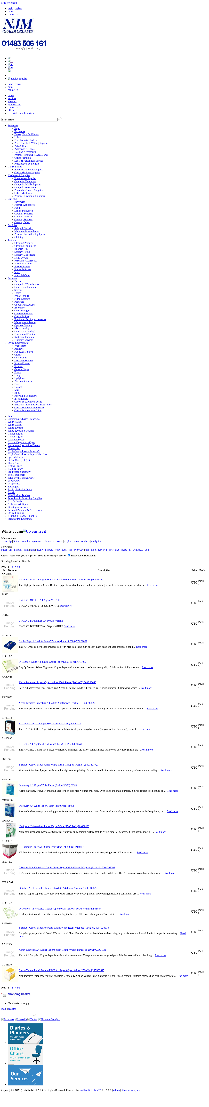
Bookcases (19, 307)
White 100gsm (15, 427)
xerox (4, 541)
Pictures (18, 366)
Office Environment (18, 342)
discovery (49, 541)
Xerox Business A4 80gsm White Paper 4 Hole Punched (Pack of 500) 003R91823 (62, 579)
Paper (17, 128)
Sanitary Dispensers (24, 254)
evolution (25, 541)
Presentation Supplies (25, 178)
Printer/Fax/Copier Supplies (28, 169)
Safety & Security (23, 228)
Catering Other (22, 222)
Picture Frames (22, 363)
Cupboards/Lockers (24, 304)
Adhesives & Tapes (24, 149)
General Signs (21, 369)
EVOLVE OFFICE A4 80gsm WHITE (39, 600)
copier (67, 541)
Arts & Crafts (21, 146)
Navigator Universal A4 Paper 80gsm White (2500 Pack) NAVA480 (54, 826)
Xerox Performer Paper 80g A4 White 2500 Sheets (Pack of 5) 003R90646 (57, 682)
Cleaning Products (23, 243)
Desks (17, 281)
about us (12, 101)
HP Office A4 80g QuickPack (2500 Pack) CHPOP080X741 (50, 744)
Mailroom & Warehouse (26, 231)
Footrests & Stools (23, 351)
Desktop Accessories (25, 151)
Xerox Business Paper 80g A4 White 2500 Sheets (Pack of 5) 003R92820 (57, 703)
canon (76, 541)
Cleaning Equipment (25, 246)
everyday (79, 549)
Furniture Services (23, 340)
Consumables (15, 166)
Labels (17, 137)
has (70, 549)
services (12, 98)
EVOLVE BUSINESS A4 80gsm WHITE (41, 620)
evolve (59, 541)
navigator (96, 541)
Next (17, 566)
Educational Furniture (25, 334)
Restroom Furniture (24, 337)
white (57, 549)
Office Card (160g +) (19, 460)
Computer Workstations (26, 284)
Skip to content (9, 2)
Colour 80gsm (15, 433)
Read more (152, 585)
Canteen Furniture (23, 313)
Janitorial (12, 240)
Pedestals (19, 301)
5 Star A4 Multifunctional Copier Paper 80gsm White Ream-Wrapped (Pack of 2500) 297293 (67, 867)
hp (10, 541)
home (11, 11)
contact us (13, 14)
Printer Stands (21, 295)
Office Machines (23, 193)
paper (4, 549)
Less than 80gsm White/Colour (24, 445)
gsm (32, 549)
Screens (18, 290)
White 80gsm (15, 421)
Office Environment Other (27, 410)
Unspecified (14, 448)
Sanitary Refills (22, 251)
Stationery (13, 125)
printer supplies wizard (23, 113)
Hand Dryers (21, 257)
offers (11, 110)
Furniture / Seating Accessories (30, 319)
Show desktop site (130, 1090)
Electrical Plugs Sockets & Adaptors (33, 404)
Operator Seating (23, 325)
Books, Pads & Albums (26, 134)
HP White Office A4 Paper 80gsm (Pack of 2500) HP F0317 (50, 723)
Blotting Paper (15, 468)
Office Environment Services (29, 407)
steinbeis (85, 541)
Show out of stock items (83, 555)
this (10, 549)
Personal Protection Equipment (30, 234)
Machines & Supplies (19, 175)
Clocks (18, 354)
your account (14, 104)
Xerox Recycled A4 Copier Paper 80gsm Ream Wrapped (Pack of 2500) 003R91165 (62, 949)
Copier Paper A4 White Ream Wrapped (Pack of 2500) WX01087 (53, 641)
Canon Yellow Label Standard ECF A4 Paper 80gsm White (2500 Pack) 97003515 (61, 970)
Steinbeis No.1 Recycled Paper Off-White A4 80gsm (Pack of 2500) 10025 (57, 888)
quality (39, 549)
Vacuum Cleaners (23, 263)
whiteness (138, 549)
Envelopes (19, 131)
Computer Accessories (25, 187)
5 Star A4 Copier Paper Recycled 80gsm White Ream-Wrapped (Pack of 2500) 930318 (64, 927)
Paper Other (14, 480)
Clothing (18, 237)
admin (116, 1090)
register (18, 8)
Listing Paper (15, 466)
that (117, 549)
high (26, 549)
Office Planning (22, 157)
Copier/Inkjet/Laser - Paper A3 (24, 451)
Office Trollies (21, 316)
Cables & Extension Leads (28, 401)
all (130, 549)
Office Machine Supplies (27, 172)
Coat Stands (20, 357)
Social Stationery (16, 474)
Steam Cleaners (22, 266)
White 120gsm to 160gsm (21, 430)
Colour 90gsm (15, 436)
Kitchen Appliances (24, 204)
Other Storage (21, 310)
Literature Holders (23, 360)
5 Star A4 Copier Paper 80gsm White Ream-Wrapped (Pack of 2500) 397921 (58, 764)
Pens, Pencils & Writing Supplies (31, 143)
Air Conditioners (23, 381)
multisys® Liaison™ (90, 1090)
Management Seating (25, 322)
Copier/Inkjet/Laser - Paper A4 (24, 419)
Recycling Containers (25, 395)
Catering (12, 199)
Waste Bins (20, 345)
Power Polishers (22, 269)
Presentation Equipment (26, 163)
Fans (16, 384)
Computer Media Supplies (27, 184)
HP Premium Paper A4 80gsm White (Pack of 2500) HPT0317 (51, 847)
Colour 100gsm (16, 439)
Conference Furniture (25, 287)
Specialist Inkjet (16, 457)
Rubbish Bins (21, 248)
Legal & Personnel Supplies (28, 160)
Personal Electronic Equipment (30, 196)
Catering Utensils (23, 216)
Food (17, 207)
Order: (5, 555)
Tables (17, 293)
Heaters (18, 387)
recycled (102, 549)
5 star (16, 541)
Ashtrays (19, 348)
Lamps (17, 375)
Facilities (12, 225)
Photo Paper (14, 463)
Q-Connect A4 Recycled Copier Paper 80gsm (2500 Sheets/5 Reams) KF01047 (60, 908)
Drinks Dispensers (23, 210)
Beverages (19, 201)
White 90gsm (15, 424)
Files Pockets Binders (25, 140)
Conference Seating (24, 331)
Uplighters (19, 378)
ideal (64, 549)
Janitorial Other (22, 275)
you (147, 549)
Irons (17, 272)
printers (49, 549)
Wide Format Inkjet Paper (21, 477)
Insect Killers (21, 398)
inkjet (93, 549)
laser (111, 549)
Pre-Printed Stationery (19, 471)
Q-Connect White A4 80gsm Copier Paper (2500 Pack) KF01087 (52, 661)
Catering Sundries (23, 213)
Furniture (12, 278)
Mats (16, 389)
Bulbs (17, 392)
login (10, 8)
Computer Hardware (25, 181)
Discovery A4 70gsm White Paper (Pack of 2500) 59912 (48, 785)
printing (18, 549)
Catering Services (23, 219)
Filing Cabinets (22, 298)
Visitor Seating (22, 328)
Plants (17, 372)
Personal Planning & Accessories (31, 154)
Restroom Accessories (25, 260)
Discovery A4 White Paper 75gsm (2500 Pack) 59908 (46, 805)
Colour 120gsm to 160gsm (21, 442)
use (87, 549)
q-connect (37, 541)
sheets (124, 549)
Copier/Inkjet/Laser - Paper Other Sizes (28, 454)
